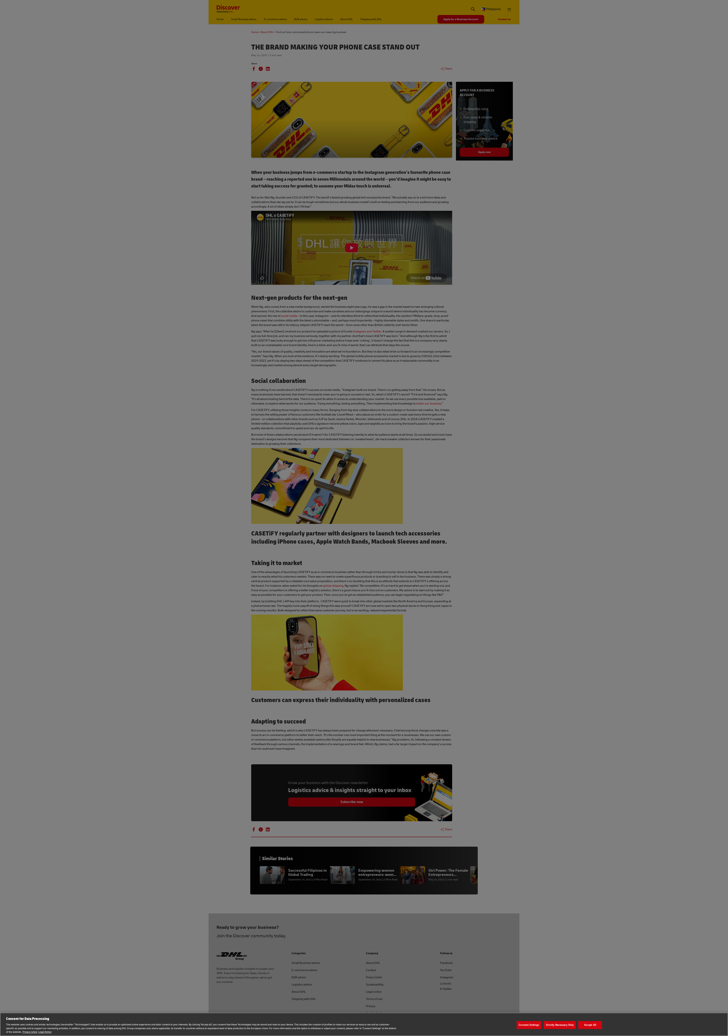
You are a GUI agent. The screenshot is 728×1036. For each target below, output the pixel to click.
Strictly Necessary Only (560, 1024)
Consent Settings (529, 1024)
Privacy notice (30, 1032)
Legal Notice (45, 1032)
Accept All (590, 1024)
